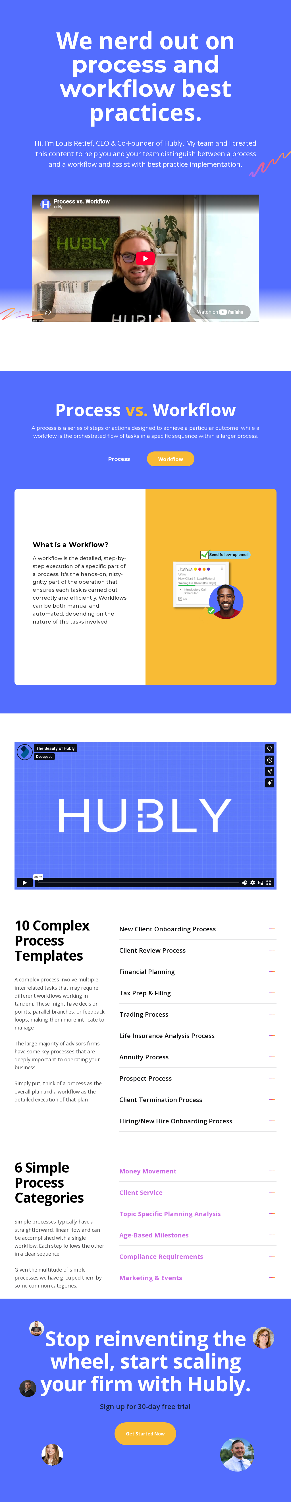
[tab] (119, 458)
